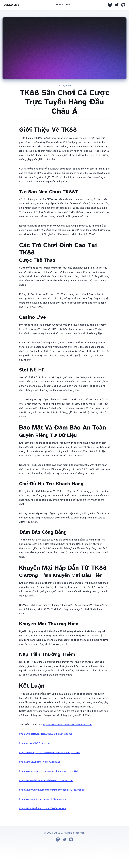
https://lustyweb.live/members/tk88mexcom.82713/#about (52, 789)
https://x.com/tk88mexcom (34, 743)
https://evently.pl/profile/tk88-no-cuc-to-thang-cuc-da (49, 752)
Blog (68, 4)
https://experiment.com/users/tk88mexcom (67, 724)
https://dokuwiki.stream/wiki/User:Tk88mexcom (46, 780)
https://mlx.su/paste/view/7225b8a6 (39, 761)
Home (59, 4)
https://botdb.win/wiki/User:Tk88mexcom (42, 808)
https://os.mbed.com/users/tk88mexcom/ (42, 799)
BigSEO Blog (11, 4)
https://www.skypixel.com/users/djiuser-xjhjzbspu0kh (48, 771)
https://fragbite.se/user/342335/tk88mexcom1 (45, 733)
